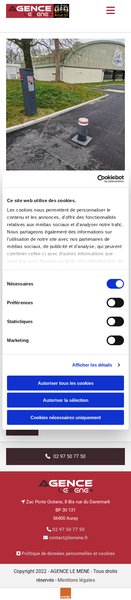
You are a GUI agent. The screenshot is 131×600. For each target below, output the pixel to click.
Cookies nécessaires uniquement (65, 417)
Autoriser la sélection (65, 400)
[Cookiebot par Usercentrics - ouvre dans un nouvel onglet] (97, 179)
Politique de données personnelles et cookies (68, 553)
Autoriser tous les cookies (66, 382)
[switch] (115, 302)
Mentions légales (76, 580)
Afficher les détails (92, 364)
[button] (65, 456)
